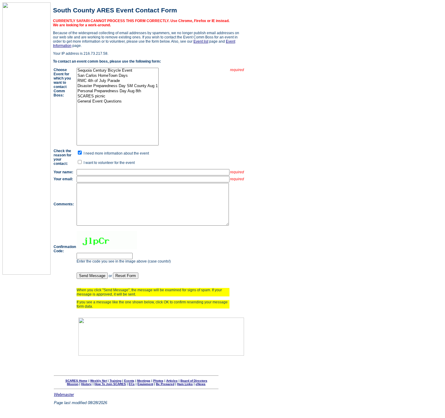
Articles (172, 380)
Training (115, 380)
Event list (200, 41)
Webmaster (64, 394)
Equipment (145, 384)
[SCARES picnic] (117, 96)
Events (129, 380)
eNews (201, 384)
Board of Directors (193, 380)
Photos (158, 380)
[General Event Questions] (117, 101)
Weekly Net (98, 380)
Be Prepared (165, 384)
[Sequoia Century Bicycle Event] (117, 70)
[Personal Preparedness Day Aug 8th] (117, 91)
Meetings (143, 380)
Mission (72, 384)
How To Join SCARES (110, 384)
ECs (132, 384)
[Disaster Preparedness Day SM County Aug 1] (117, 86)
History (86, 384)
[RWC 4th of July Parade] (117, 80)
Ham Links (185, 384)
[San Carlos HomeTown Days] (117, 75)
